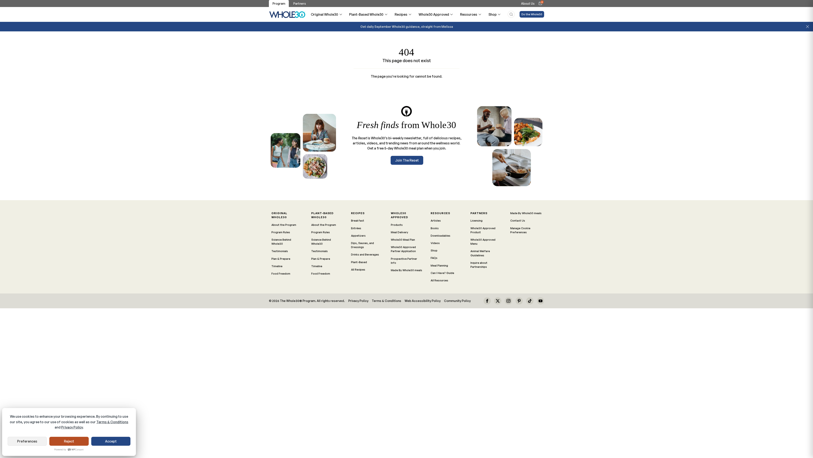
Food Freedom (280, 273)
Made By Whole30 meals (406, 270)
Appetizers (358, 235)
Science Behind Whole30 (281, 241)
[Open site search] (511, 14)
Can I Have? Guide (442, 273)
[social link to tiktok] (529, 300)
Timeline (276, 266)
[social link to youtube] (540, 300)
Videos (435, 243)
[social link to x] (497, 300)
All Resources (439, 280)
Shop (492, 14)
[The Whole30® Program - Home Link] (287, 14)
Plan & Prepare (280, 258)
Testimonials (279, 251)
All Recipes (358, 269)
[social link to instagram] (508, 300)
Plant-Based (359, 262)
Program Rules (280, 232)
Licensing (476, 220)
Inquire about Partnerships (478, 264)
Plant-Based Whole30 (366, 14)
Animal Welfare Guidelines (480, 253)
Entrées (356, 228)
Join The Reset (407, 160)
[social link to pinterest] (519, 300)
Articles (436, 220)
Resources (468, 14)
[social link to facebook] (487, 300)
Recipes (401, 14)
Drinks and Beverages (365, 254)
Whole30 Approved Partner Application (403, 249)
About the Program (283, 224)
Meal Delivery (399, 232)
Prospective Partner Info (404, 260)
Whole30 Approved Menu (482, 241)
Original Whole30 (324, 14)
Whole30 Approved (434, 14)
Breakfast (357, 220)
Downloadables (440, 235)
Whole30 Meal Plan (403, 239)
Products (397, 224)
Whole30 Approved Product (482, 230)
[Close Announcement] (807, 27)
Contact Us (517, 220)
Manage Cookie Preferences (520, 230)
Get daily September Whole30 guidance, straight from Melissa (406, 26)
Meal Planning (439, 265)
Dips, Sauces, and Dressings (362, 245)
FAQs (434, 258)
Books (435, 228)
